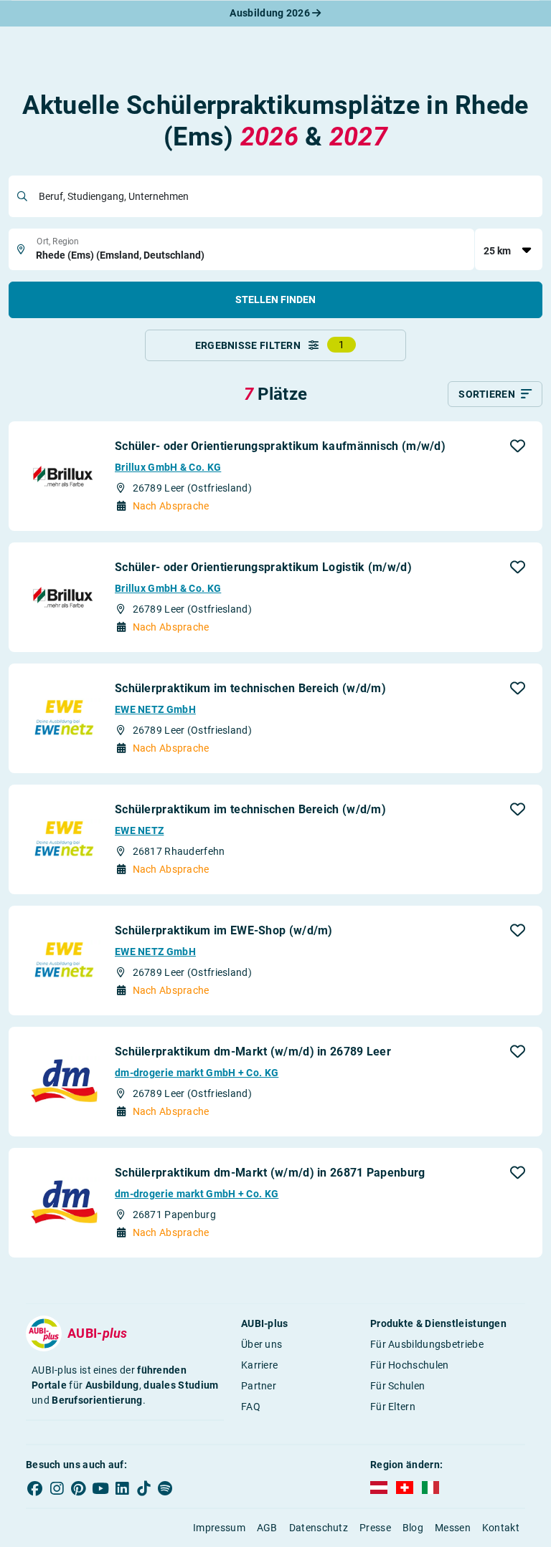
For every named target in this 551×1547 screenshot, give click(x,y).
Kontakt (500, 1527)
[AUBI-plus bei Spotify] (165, 1488)
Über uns (261, 1344)
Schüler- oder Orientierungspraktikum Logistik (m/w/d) (263, 567)
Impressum (219, 1527)
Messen (453, 1527)
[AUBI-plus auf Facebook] (35, 1488)
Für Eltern (392, 1406)
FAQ (250, 1406)
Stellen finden (275, 299)
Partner (258, 1386)
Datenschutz (318, 1527)
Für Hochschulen (409, 1365)
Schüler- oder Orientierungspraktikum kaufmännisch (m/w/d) (280, 446)
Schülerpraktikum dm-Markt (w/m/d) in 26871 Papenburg (270, 1172)
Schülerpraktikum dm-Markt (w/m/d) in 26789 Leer (253, 1051)
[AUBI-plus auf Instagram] (56, 1488)
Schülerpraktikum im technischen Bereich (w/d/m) (250, 688)
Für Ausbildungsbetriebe (427, 1344)
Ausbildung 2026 (271, 13)
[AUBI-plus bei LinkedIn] (122, 1488)
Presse (375, 1527)
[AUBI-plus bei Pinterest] (79, 1488)
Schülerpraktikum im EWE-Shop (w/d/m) (224, 930)
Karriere (259, 1365)
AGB (267, 1527)
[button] (517, 445)
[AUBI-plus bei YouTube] (100, 1488)
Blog (412, 1527)
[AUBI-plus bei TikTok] (143, 1488)
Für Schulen (397, 1386)
